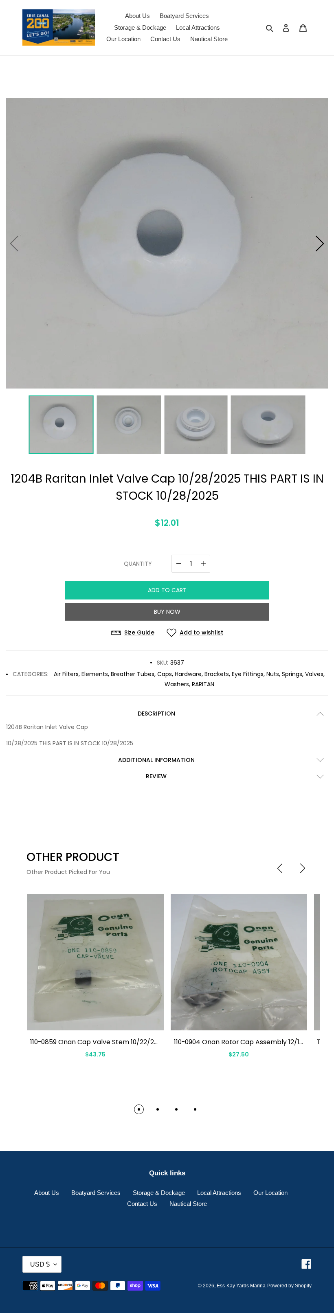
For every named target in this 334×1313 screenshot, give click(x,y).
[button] (320, 243)
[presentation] (280, 868)
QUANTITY (138, 564)
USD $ (40, 1264)
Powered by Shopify (289, 1286)
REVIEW (156, 776)
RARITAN (203, 684)
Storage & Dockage (159, 1192)
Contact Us (142, 1203)
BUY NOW (167, 612)
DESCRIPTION (156, 713)
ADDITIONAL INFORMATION (156, 760)
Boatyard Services (96, 1192)
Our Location (270, 1192)
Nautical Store (188, 1203)
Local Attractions (219, 1192)
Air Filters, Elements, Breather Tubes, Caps (113, 674)
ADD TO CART (167, 590)
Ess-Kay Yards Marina (241, 1286)
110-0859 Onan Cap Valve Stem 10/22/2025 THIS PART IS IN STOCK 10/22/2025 (151, 1042)
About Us (46, 1192)
